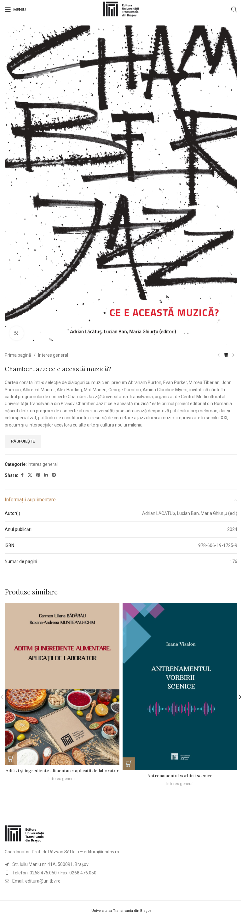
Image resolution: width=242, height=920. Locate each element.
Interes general (53, 355)
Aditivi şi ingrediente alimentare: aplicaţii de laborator (62, 770)
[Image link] (24, 833)
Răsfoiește (23, 441)
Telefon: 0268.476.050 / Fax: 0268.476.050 (54, 872)
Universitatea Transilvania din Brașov (121, 911)
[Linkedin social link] (46, 475)
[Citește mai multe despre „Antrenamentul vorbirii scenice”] (129, 763)
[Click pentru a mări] (16, 333)
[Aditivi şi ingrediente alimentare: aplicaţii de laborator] (62, 684)
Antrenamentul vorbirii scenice (179, 775)
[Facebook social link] (22, 475)
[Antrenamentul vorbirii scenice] (180, 686)
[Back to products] (226, 355)
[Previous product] (218, 355)
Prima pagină (18, 355)
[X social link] (30, 475)
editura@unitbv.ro (101, 851)
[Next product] (233, 355)
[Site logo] (121, 9)
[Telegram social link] (54, 475)
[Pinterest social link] (38, 475)
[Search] (234, 9)
